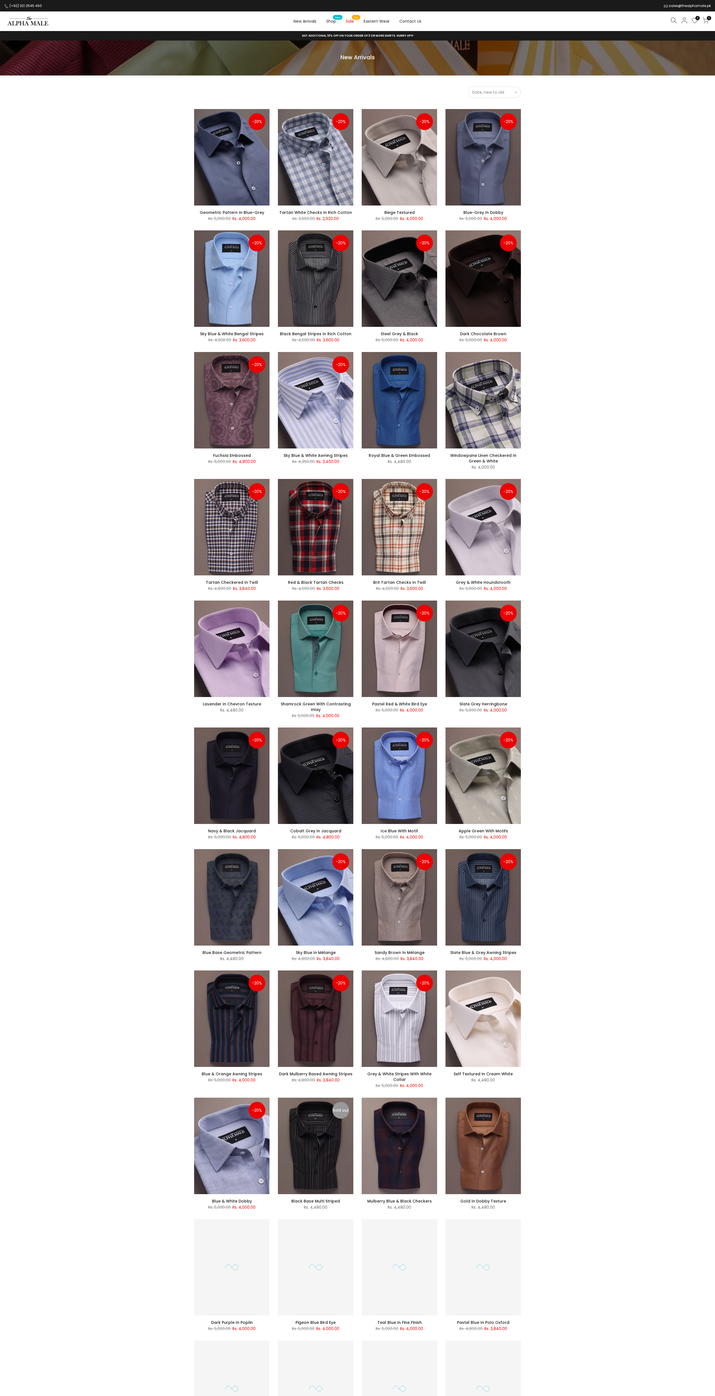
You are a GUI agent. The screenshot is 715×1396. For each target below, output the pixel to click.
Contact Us (410, 21)
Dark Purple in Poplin (232, 1322)
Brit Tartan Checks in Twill (399, 582)
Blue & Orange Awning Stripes (232, 1074)
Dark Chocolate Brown (483, 334)
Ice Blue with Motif (399, 831)
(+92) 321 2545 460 (25, 5)
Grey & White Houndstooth (483, 582)
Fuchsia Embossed (232, 455)
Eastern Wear (377, 21)
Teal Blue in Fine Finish (399, 1322)
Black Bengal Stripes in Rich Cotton (315, 334)
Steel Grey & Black (399, 334)
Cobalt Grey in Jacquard (315, 831)
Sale (352, 20)
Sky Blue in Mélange (316, 952)
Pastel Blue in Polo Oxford (483, 1322)
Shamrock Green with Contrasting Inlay (316, 706)
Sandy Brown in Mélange (400, 952)
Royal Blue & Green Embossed (399, 455)
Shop (333, 20)
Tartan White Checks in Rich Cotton (315, 212)
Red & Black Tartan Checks (316, 582)
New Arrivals (305, 21)
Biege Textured (399, 212)
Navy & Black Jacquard (232, 831)
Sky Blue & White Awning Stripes (315, 455)
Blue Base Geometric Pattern (231, 952)
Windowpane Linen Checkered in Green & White (483, 458)
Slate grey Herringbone (483, 704)
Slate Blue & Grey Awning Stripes (483, 952)
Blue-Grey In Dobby (483, 212)
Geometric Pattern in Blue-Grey (232, 212)
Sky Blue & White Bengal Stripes (232, 334)
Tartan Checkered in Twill (232, 582)
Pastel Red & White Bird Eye (399, 704)
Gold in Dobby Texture (483, 1201)
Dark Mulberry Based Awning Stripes (315, 1074)
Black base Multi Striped (315, 1201)
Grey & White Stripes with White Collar (399, 1076)
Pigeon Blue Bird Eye (315, 1322)
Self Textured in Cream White (483, 1074)
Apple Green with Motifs (483, 831)
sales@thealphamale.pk (690, 5)
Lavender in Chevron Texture (232, 704)
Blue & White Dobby (232, 1201)
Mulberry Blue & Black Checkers (399, 1201)
